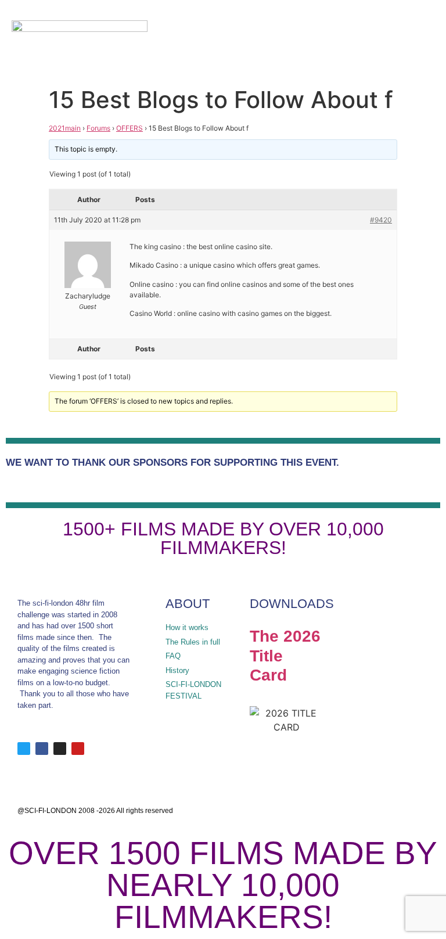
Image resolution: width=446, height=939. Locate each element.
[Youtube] (77, 748)
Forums (98, 128)
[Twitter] (23, 748)
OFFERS (129, 128)
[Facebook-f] (41, 748)
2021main (65, 128)
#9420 (381, 219)
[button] (400, 41)
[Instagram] (59, 748)
